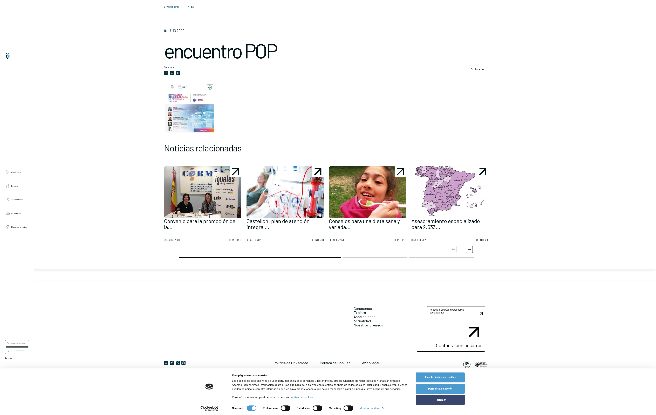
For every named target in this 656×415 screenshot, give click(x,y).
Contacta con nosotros (459, 345)
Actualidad (16, 213)
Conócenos (16, 172)
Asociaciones (17, 199)
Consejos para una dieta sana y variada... (364, 224)
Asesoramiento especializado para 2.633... (445, 224)
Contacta (8, 358)
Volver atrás (173, 6)
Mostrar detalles (369, 408)
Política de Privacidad (291, 363)
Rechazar (440, 399)
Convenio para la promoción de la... (199, 224)
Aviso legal (370, 363)
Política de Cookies (335, 363)
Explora (14, 186)
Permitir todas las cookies (440, 377)
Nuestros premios (19, 227)
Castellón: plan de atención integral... (278, 224)
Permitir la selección (440, 388)
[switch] (285, 408)
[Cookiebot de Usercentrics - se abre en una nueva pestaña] (209, 408)
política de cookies (301, 397)
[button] (202, 205)
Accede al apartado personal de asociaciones (447, 311)
